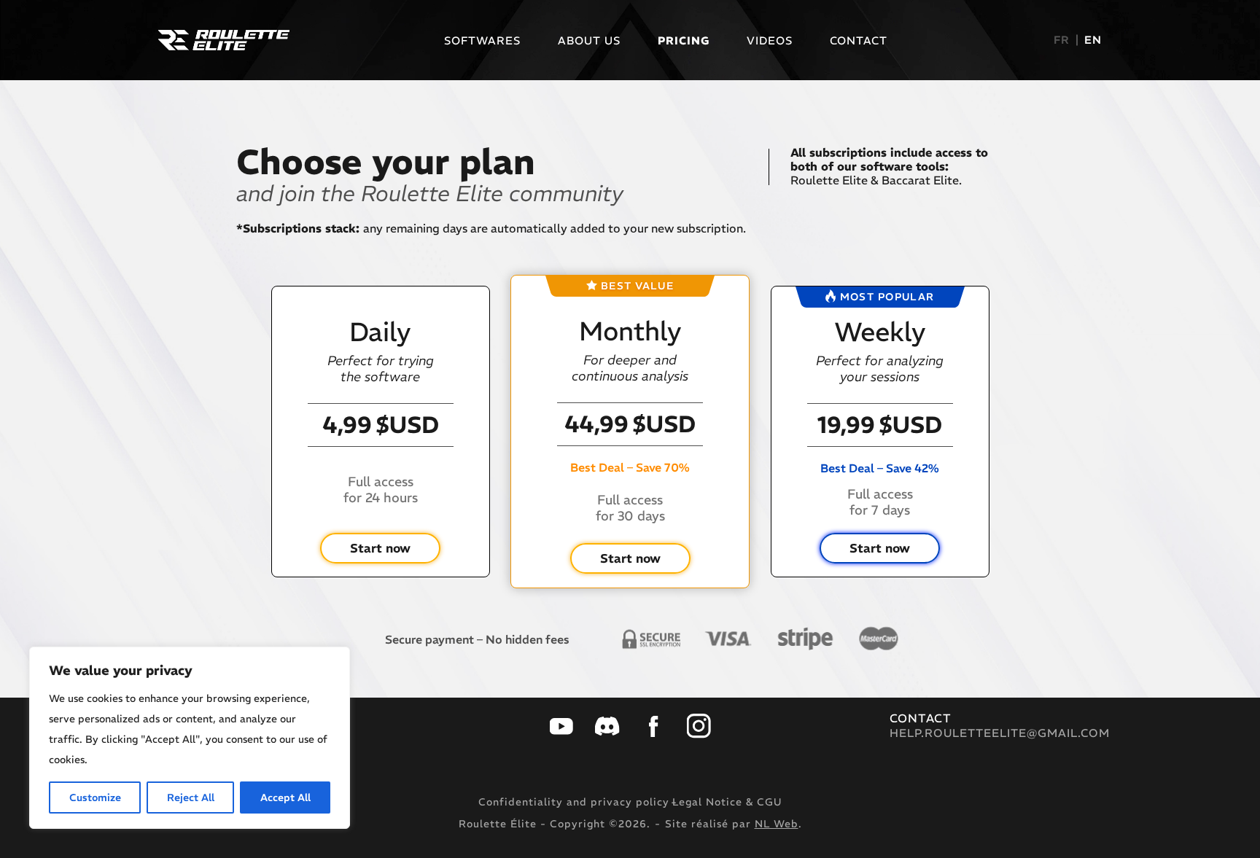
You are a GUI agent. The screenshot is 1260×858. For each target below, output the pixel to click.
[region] (189, 738)
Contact (858, 40)
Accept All (285, 797)
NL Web (776, 823)
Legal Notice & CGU (727, 802)
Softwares (482, 40)
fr (1062, 40)
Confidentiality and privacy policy (573, 802)
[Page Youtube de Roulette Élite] (561, 726)
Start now (380, 548)
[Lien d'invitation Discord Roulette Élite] (607, 726)
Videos (770, 40)
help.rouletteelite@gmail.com (1000, 733)
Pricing (683, 40)
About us (589, 40)
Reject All (190, 797)
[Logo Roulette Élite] (223, 40)
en (1093, 40)
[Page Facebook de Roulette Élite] (653, 726)
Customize (95, 797)
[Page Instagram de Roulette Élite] (699, 726)
